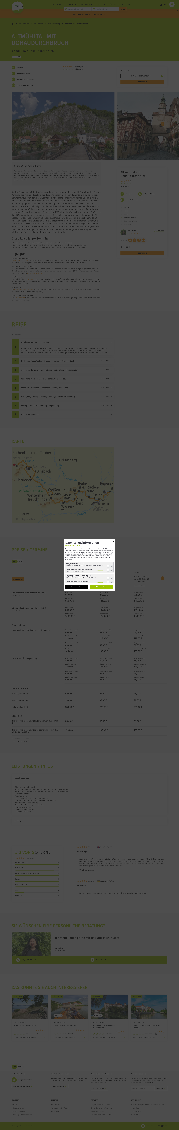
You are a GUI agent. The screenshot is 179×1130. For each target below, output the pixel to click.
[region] (89, 572)
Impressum (68, 545)
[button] (108, 566)
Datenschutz (76, 545)
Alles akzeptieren (101, 587)
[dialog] (89, 565)
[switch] (110, 566)
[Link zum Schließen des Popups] (113, 541)
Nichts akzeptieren (76, 587)
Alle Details (101, 570)
